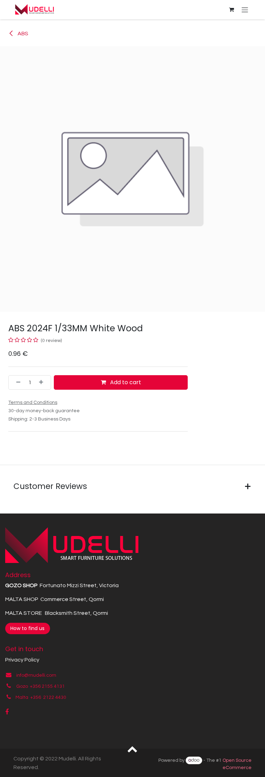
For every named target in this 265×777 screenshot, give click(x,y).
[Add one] (43, 382)
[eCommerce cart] (231, 9)
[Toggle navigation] (245, 9)
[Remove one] (16, 382)
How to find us (27, 628)
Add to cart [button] (125, 382)
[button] (132, 748)
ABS (22, 33)
